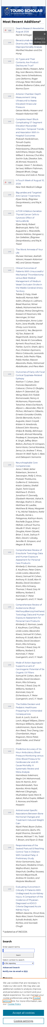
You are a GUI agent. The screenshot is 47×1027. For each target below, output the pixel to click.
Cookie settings (23, 1020)
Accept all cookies (24, 1012)
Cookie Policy (14, 1004)
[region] (23, 1002)
